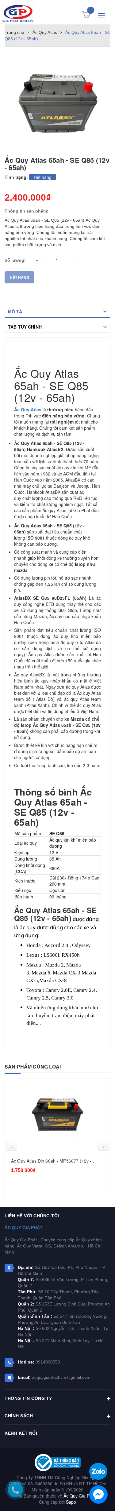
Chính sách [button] (19, 1415)
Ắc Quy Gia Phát (24, 1227)
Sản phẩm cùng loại (33, 1066)
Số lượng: (15, 260)
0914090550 (48, 1362)
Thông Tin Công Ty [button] (28, 1398)
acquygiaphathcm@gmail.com (61, 1377)
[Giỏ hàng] (86, 14)
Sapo (71, 1502)
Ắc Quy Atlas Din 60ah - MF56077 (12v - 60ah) (51, 1161)
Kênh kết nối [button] (21, 1433)
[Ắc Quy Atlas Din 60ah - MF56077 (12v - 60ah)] (57, 1119)
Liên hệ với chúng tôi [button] (32, 1215)
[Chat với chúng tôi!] (98, 1494)
